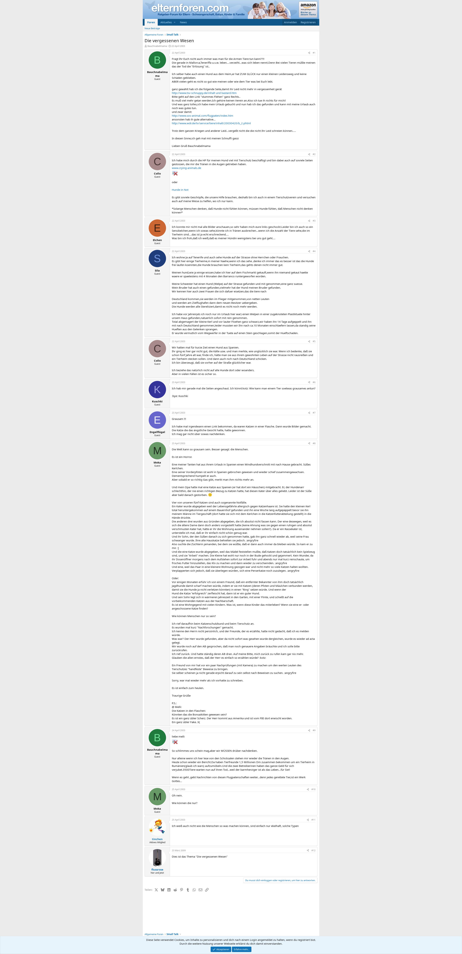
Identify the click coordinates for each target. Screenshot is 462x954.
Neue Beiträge (152, 28)
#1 (314, 52)
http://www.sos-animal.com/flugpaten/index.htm (202, 115)
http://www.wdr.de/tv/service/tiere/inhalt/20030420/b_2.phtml (211, 123)
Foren (151, 22)
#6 (314, 382)
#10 (313, 789)
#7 (314, 412)
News (183, 22)
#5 (314, 341)
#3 (314, 220)
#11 (313, 819)
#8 (314, 443)
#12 (313, 850)
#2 (314, 154)
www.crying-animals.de (186, 168)
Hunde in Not (180, 189)
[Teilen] (309, 53)
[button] (174, 22)
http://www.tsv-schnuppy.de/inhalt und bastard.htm (204, 93)
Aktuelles (166, 22)
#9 (314, 730)
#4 (314, 251)
